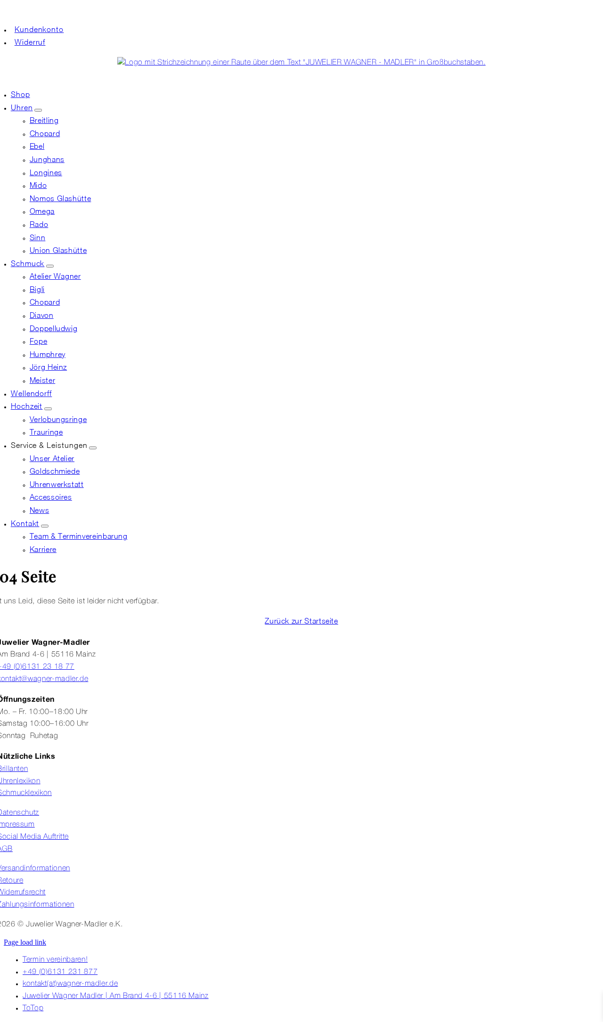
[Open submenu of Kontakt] (45, 526)
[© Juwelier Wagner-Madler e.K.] (301, 62)
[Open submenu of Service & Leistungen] (93, 447)
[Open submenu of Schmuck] (50, 266)
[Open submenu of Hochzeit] (48, 408)
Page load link (25, 942)
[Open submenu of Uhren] (38, 110)
